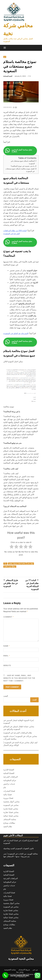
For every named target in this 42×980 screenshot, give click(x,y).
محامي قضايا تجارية (10, 809)
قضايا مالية (7, 794)
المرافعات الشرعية (10, 777)
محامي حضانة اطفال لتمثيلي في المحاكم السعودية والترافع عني (18, 727)
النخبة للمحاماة (7, 76)
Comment (8, 617)
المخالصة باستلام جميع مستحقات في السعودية (23, 162)
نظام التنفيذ (7, 826)
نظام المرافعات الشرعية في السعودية (17, 733)
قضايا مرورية (8, 798)
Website (7, 665)
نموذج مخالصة (7, 566)
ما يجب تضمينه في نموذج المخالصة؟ (22, 166)
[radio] (12, 547)
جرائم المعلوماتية (9, 780)
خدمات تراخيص (9, 784)
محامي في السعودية (11, 805)
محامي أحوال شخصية (11, 801)
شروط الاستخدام (24, 970)
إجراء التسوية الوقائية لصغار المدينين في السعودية (18, 721)
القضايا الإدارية (8, 770)
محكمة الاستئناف (9, 819)
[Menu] (4, 48)
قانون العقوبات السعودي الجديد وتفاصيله (18, 848)
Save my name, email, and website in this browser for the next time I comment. (19, 678)
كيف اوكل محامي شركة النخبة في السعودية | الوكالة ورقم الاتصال (20, 743)
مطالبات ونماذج (9, 823)
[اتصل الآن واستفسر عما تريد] (5, 975)
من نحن (35, 970)
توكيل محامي (30, 563)
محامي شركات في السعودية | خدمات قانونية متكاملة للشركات (20, 737)
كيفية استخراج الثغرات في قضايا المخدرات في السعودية (20, 841)
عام (5, 57)
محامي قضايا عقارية (11, 812)
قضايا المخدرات (9, 791)
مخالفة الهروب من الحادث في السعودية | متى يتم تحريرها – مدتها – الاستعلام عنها (20, 855)
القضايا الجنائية (8, 773)
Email (6, 656)
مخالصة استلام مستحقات (19, 563)
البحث (5, 696)
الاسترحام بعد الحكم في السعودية (15, 333)
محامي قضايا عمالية (10, 816)
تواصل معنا (20, 972)
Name (6, 646)
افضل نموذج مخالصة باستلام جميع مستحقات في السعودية (19, 170)
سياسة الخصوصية (10, 970)
